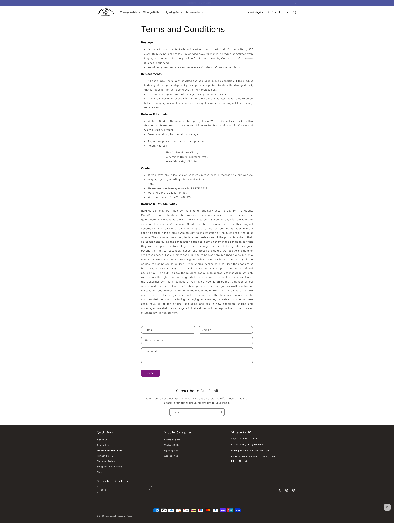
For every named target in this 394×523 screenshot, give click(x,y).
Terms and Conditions (109, 450)
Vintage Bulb (171, 445)
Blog (99, 472)
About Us (102, 439)
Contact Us (103, 445)
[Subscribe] (221, 412)
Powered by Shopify (124, 516)
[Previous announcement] (98, 3)
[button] (280, 12)
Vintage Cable (172, 439)
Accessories (171, 455)
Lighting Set (171, 450)
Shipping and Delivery (109, 466)
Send (150, 373)
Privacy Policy (105, 455)
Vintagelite (110, 516)
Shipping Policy (106, 461)
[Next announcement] (296, 3)
